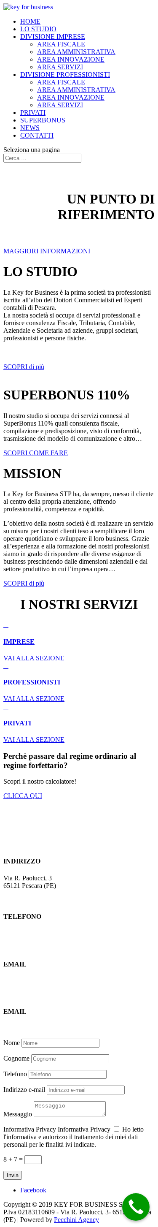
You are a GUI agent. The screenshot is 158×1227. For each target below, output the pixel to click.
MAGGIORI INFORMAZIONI (46, 251)
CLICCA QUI (22, 795)
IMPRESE (19, 641)
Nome (11, 1042)
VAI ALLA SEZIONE (33, 658)
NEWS (30, 127)
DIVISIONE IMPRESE (52, 36)
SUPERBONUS (42, 120)
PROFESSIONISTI (31, 682)
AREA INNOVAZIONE (70, 59)
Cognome (16, 1058)
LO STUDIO (38, 29)
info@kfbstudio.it (26, 980)
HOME (30, 21)
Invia (13, 1175)
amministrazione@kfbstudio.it (43, 1028)
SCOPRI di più (23, 366)
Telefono (15, 1074)
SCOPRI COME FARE (35, 452)
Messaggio (17, 1114)
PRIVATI (33, 112)
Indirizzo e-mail (24, 1089)
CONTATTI (37, 135)
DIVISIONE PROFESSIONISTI (65, 74)
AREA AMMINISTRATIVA (76, 51)
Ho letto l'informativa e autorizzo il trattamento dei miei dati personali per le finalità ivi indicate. (73, 1137)
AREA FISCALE (61, 44)
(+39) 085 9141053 (29, 933)
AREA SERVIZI (60, 67)
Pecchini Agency (76, 1219)
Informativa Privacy (29, 1129)
